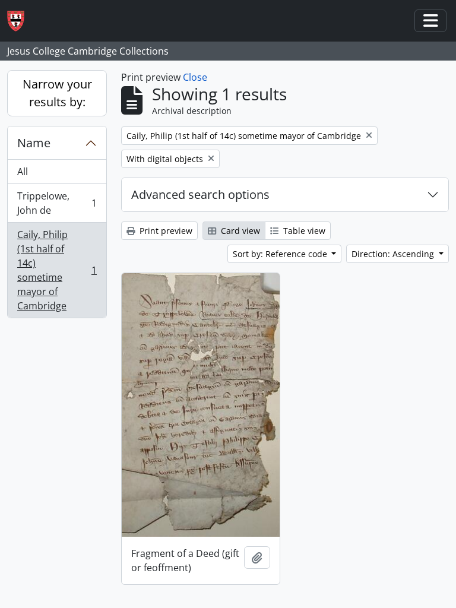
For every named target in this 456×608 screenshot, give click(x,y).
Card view (239, 230)
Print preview (164, 230)
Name (33, 143)
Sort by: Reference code (281, 253)
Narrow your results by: (57, 93)
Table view (303, 230)
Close (195, 77)
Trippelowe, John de (57, 203)
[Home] (20, 21)
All (22, 171)
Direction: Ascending (394, 253)
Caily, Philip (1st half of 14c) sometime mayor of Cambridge (57, 270)
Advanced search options (200, 194)
